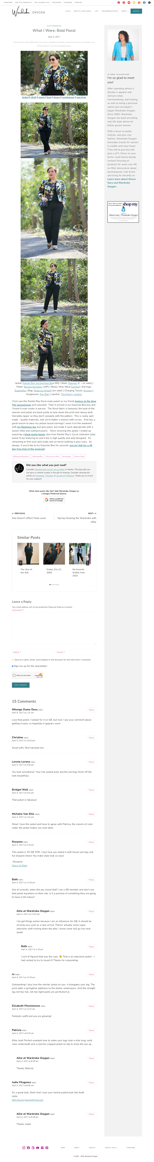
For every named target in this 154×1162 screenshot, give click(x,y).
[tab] (49, 584)
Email (61, 652)
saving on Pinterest (65, 475)
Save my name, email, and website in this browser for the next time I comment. (53, 659)
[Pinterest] (124, 3)
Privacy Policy (111, 1148)
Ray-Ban (44, 394)
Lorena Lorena (21, 761)
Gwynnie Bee (52, 456)
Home (63, 1148)
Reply (91, 709)
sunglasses (68, 97)
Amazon (87, 390)
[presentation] (28, 554)
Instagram (56, 2)
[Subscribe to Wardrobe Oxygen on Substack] (42, 1147)
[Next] (87, 562)
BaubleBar (20, 390)
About (77, 1148)
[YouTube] (129, 3)
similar (75, 386)
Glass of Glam (19, 865)
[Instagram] (119, 3)
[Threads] (149, 3)
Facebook (68, 2)
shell (33, 97)
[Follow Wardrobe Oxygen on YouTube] (37, 1147)
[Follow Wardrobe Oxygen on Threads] (33, 1147)
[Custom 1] (139, 3)
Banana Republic (33, 386)
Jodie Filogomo (21, 1082)
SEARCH (136, 11)
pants (42, 97)
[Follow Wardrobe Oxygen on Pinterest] (46, 1147)
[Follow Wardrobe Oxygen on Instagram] (23, 1147)
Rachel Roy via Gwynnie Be (38, 383)
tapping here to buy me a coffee (50, 469)
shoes (56, 97)
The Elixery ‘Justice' (71, 394)
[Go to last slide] (20, 562)
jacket (25, 97)
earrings (81, 97)
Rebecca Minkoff (43, 390)
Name (17, 652)
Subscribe (8, 2)
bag (49, 97)
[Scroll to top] (150, 1154)
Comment (18, 610)
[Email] (134, 3)
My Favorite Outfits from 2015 (78, 572)
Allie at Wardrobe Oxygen (33, 911)
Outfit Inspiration (54, 26)
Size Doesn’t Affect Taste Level (29, 516)
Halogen (72, 383)
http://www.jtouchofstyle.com (27, 1100)
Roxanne (17, 842)
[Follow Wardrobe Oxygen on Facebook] (28, 1147)
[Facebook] (144, 3)
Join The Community (23, 2)
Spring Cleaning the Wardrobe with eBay (77, 517)
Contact (92, 1148)
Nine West (79, 456)
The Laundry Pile (42, 2)
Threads (78, 2)
